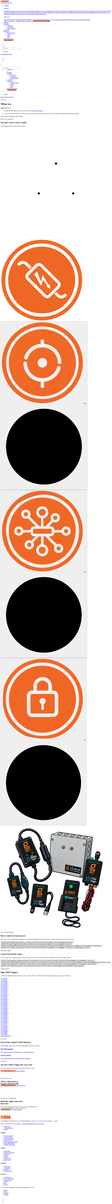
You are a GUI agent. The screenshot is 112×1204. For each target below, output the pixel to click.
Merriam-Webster (38, 110)
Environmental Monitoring (11, 1141)
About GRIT (7, 1126)
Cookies (6, 1194)
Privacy (6, 1190)
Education (6, 1169)
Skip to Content (5, 1)
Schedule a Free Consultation (8, 1071)
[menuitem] (6, 5)
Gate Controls (7, 1158)
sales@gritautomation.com (29, 1123)
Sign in (6, 51)
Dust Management (8, 1136)
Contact (6, 1129)
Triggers (6, 1155)
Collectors (6, 1154)
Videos (6, 1181)
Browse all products (6, 1036)
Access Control (8, 1137)
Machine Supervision (9, 1144)
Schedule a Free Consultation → (41, 21)
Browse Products (20, 1071)
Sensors (6, 1157)
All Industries (7, 1166)
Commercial (7, 1168)
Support (6, 1184)
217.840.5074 (40, 1123)
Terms (5, 1191)
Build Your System (5, 1109)
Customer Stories (8, 1128)
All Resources (7, 1177)
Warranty (6, 1193)
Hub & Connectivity (9, 1152)
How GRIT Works (9, 1179)
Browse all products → (10, 21)
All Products (7, 1151)
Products (6, 97)
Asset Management (9, 1139)
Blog (5, 1183)
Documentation (8, 1180)
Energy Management (9, 1143)
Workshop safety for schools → (24, 21)
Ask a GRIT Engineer (16, 1109)
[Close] (1, 65)
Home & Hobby (8, 1171)
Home (2, 97)
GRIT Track (7, 1160)
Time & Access (8, 1140)
